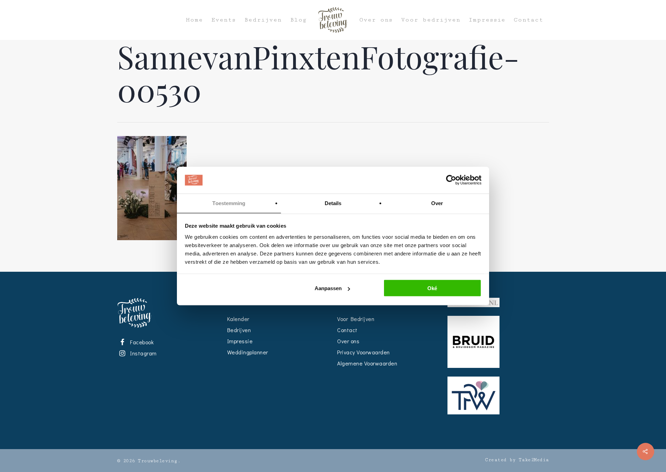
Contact (528, 20)
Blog (298, 20)
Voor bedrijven (430, 20)
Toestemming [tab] (228, 203)
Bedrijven (263, 20)
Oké (432, 288)
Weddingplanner (247, 352)
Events (223, 20)
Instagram (142, 353)
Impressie (487, 20)
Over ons (376, 20)
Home (194, 20)
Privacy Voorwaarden (363, 352)
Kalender (238, 318)
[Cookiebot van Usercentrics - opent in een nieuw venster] (451, 180)
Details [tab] (333, 203)
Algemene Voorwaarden (367, 363)
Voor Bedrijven (355, 318)
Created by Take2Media (517, 460)
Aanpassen (328, 288)
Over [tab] (437, 203)
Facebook (141, 342)
